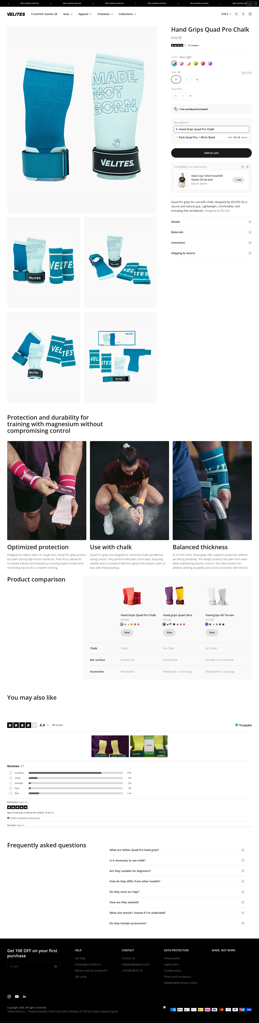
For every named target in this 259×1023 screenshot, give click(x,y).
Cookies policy (172, 970)
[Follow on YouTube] (17, 996)
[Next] (247, 167)
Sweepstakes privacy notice (180, 982)
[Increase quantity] (190, 95)
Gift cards (81, 976)
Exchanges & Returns (88, 964)
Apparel (83, 14)
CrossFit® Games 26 (44, 14)
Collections (126, 14)
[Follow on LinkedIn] (24, 996)
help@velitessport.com (136, 964)
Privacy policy (172, 958)
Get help (80, 958)
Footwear (103, 14)
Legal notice (171, 964)
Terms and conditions (177, 976)
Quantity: (176, 89)
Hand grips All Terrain (220, 615)
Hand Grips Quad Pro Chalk (138, 615)
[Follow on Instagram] (9, 996)
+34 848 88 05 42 (132, 970)
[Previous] (242, 167)
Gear (66, 14)
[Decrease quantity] (175, 95)
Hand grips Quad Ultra (177, 615)
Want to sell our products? (91, 970)
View (127, 632)
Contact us (128, 958)
